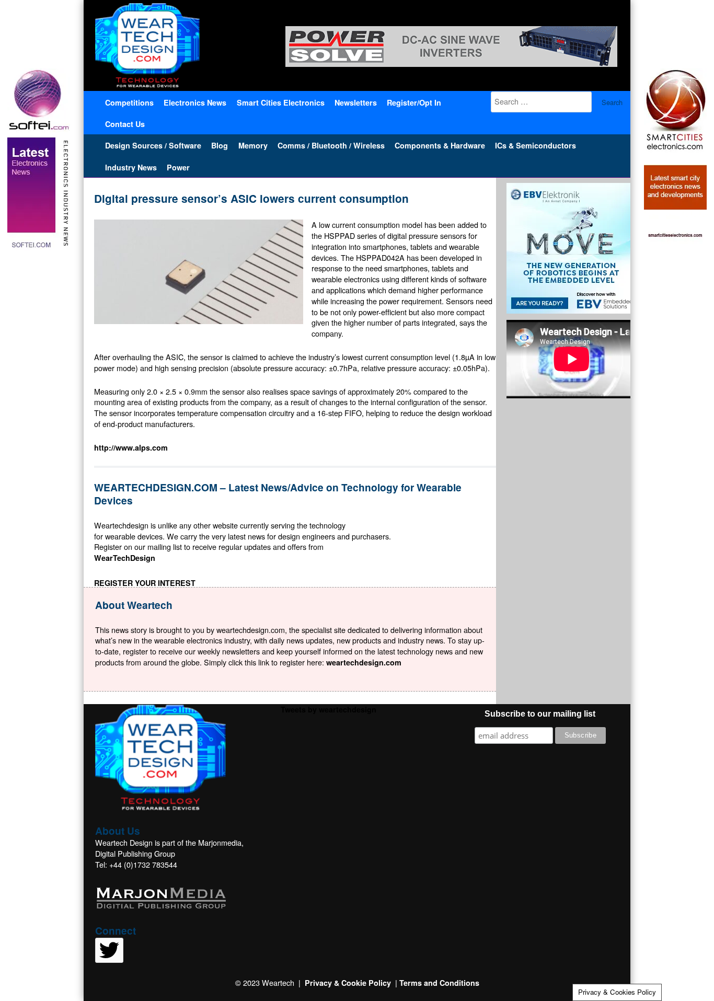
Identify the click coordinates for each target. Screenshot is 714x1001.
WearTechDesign (124, 558)
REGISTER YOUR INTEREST (144, 583)
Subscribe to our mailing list (540, 713)
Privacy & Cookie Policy (348, 982)
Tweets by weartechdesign (328, 709)
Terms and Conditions (439, 982)
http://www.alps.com (131, 447)
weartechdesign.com (363, 662)
